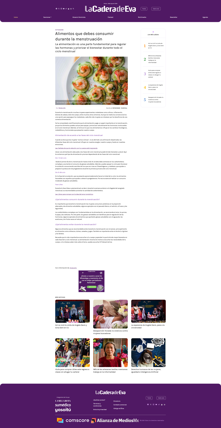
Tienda (144, 9)
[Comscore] (73, 420)
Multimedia (142, 17)
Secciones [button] (46, 17)
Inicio (16, 17)
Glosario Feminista (79, 17)
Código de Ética (118, 408)
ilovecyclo (73, 268)
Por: (61, 108)
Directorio (116, 401)
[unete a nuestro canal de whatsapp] (91, 281)
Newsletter (173, 17)
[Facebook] (56, 9)
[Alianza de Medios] (114, 420)
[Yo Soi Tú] (63, 410)
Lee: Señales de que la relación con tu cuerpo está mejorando (76, 148)
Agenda (205, 17)
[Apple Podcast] (71, 9)
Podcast (110, 17)
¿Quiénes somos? (99, 400)
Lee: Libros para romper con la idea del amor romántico (74, 194)
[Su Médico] (63, 404)
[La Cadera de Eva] (61, 9)
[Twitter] (59, 9)
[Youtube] (63, 9)
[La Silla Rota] (63, 401)
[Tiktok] (66, 9)
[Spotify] (68, 9)
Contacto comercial (120, 405)
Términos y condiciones (97, 405)
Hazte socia (156, 9)
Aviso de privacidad (100, 409)
